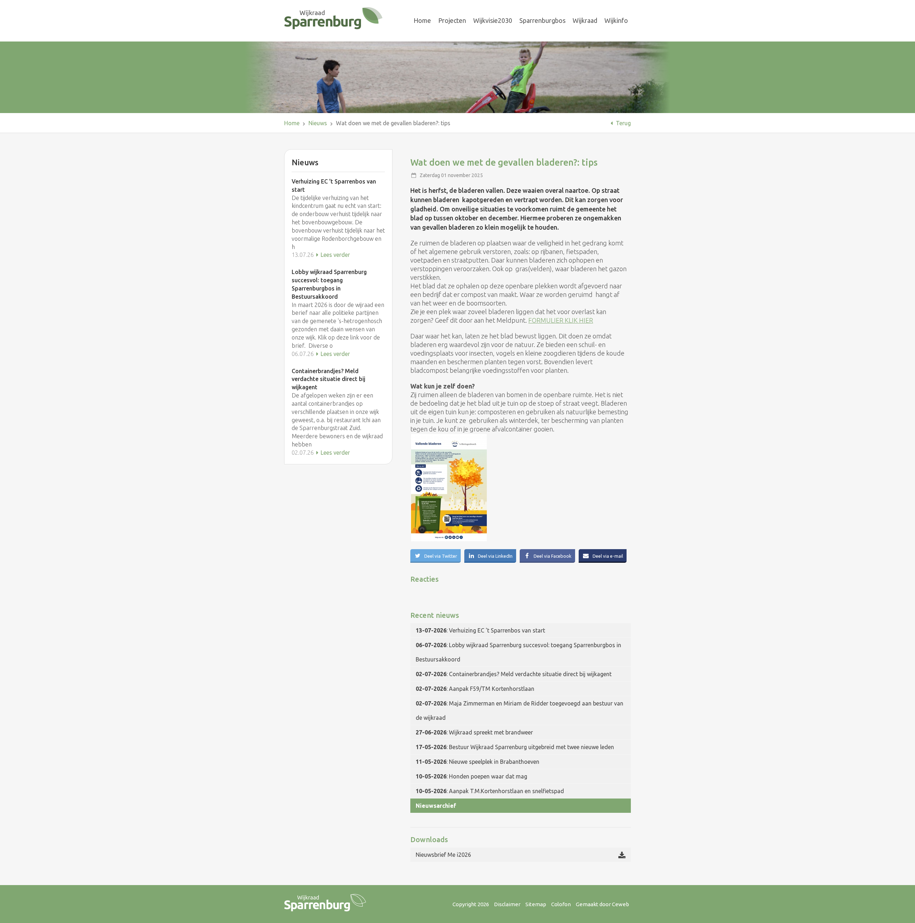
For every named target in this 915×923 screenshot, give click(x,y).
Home (422, 20)
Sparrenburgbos (542, 20)
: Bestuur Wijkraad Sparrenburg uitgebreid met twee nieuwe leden (515, 747)
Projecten (452, 20)
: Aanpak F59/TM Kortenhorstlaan (475, 688)
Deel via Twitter (440, 555)
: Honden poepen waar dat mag (471, 776)
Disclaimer (507, 904)
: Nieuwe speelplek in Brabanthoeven (477, 761)
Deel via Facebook (552, 555)
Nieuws (317, 123)
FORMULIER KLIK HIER (560, 320)
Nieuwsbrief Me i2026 (443, 854)
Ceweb (620, 904)
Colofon (561, 904)
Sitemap (535, 904)
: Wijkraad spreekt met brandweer (474, 732)
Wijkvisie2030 (492, 20)
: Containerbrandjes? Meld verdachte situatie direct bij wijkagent (514, 674)
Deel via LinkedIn (495, 555)
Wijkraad (585, 20)
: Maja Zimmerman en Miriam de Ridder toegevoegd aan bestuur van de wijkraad (519, 710)
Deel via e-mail (607, 555)
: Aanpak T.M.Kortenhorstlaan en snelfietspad (490, 791)
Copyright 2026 (470, 904)
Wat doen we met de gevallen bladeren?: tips (393, 123)
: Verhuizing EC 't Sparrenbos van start (480, 630)
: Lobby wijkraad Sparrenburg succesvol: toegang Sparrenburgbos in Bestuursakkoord (518, 652)
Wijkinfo (616, 20)
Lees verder (334, 254)
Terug (622, 123)
